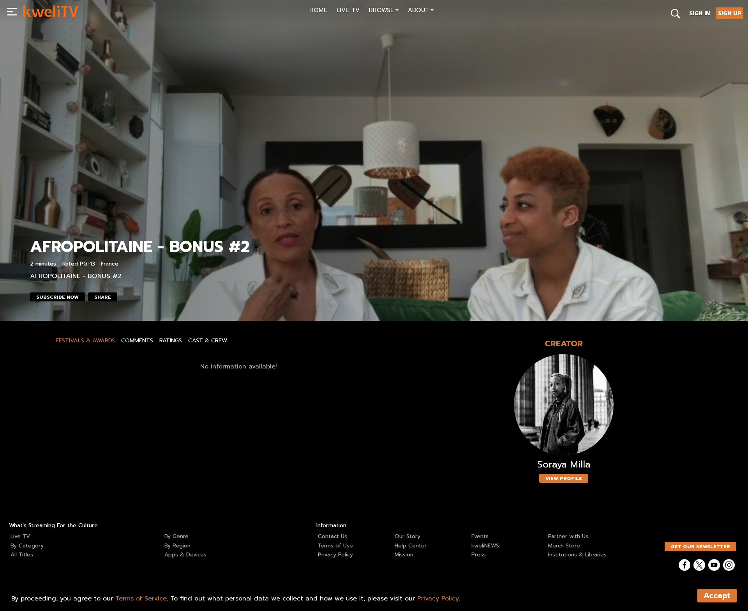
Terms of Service (141, 598)
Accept (717, 595)
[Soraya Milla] (564, 405)
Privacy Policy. (438, 598)
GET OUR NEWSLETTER (700, 546)
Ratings (170, 340)
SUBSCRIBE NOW (57, 297)
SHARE (102, 297)
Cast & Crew (207, 340)
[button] (384, 11)
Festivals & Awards (85, 340)
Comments (137, 340)
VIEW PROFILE (563, 478)
